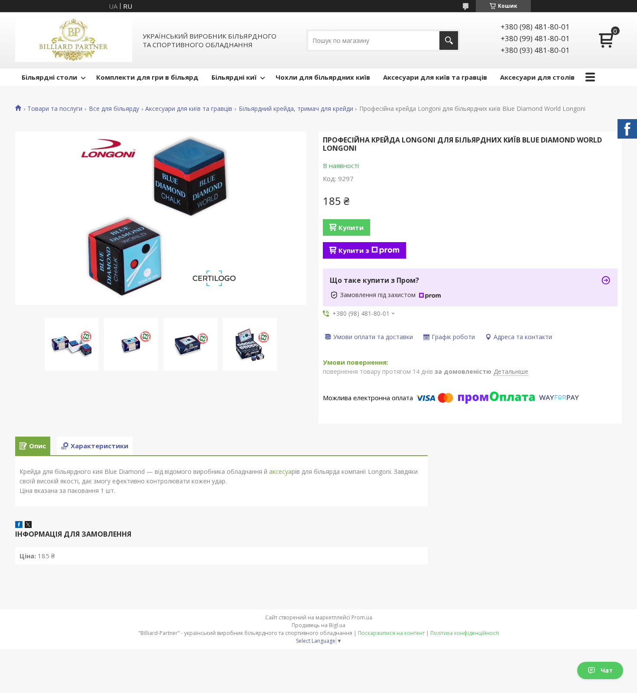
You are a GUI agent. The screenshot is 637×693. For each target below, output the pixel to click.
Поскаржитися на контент (391, 633)
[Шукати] (448, 40)
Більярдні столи (49, 77)
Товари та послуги (54, 109)
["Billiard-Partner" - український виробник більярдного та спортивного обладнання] (73, 40)
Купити (351, 227)
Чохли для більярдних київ (323, 77)
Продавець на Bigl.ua (318, 625)
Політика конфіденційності (464, 633)
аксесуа (279, 471)
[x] (28, 525)
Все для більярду (114, 109)
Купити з (353, 250)
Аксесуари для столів (537, 77)
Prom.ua (361, 617)
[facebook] (19, 525)
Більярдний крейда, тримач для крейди (296, 109)
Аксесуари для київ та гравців (435, 77)
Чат (607, 670)
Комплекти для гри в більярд (147, 77)
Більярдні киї (234, 77)
